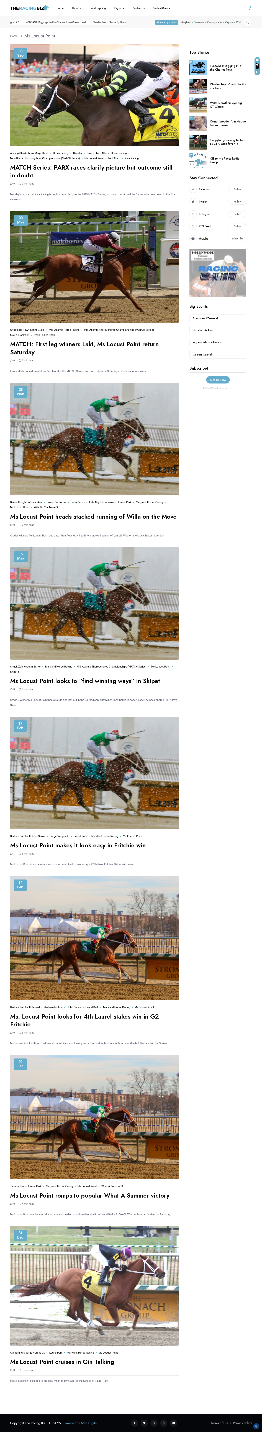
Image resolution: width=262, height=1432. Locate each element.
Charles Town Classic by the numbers (228, 86)
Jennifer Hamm (19, 1186)
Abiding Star (17, 153)
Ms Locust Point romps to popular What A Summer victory (89, 1195)
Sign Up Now (218, 380)
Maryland (186, 22)
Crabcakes (36, 502)
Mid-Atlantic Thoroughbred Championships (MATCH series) (45, 158)
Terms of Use (219, 1423)
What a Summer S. (112, 1186)
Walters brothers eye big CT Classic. (226, 105)
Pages (117, 8)
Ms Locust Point (39, 36)
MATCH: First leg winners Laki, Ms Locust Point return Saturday (84, 348)
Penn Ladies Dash (44, 335)
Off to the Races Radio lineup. (225, 160)
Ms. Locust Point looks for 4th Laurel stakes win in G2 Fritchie (84, 1020)
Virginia (229, 22)
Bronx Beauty (61, 153)
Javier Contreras (56, 502)
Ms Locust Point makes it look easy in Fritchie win (78, 845)
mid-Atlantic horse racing (111, 153)
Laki (89, 153)
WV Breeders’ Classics (207, 342)
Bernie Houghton (20, 502)
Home (60, 8)
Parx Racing (132, 158)
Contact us (138, 8)
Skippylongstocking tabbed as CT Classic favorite (227, 142)
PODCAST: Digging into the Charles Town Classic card (83, 22)
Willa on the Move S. (46, 507)
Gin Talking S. (17, 1352)
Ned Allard (114, 158)
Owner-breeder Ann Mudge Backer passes (228, 123)
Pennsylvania (214, 22)
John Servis (78, 502)
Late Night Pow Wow (101, 502)
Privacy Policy (242, 1423)
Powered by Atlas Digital (80, 1423)
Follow (237, 189)
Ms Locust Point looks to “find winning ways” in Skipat (85, 681)
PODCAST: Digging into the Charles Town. (225, 68)
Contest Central (162, 8)
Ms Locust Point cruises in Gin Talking (62, 1361)
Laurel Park (124, 502)
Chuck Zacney (18, 666)
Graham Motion (53, 1007)
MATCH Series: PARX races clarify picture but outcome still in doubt (91, 171)
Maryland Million (203, 330)
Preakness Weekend (205, 318)
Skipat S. (15, 671)
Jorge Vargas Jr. (59, 836)
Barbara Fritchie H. (21, 836)
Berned (36, 1007)
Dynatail (77, 153)
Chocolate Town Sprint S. (25, 329)
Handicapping (97, 8)
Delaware (199, 22)
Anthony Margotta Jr (36, 153)
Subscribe (237, 239)
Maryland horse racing (149, 502)
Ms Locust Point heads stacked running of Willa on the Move (93, 516)
